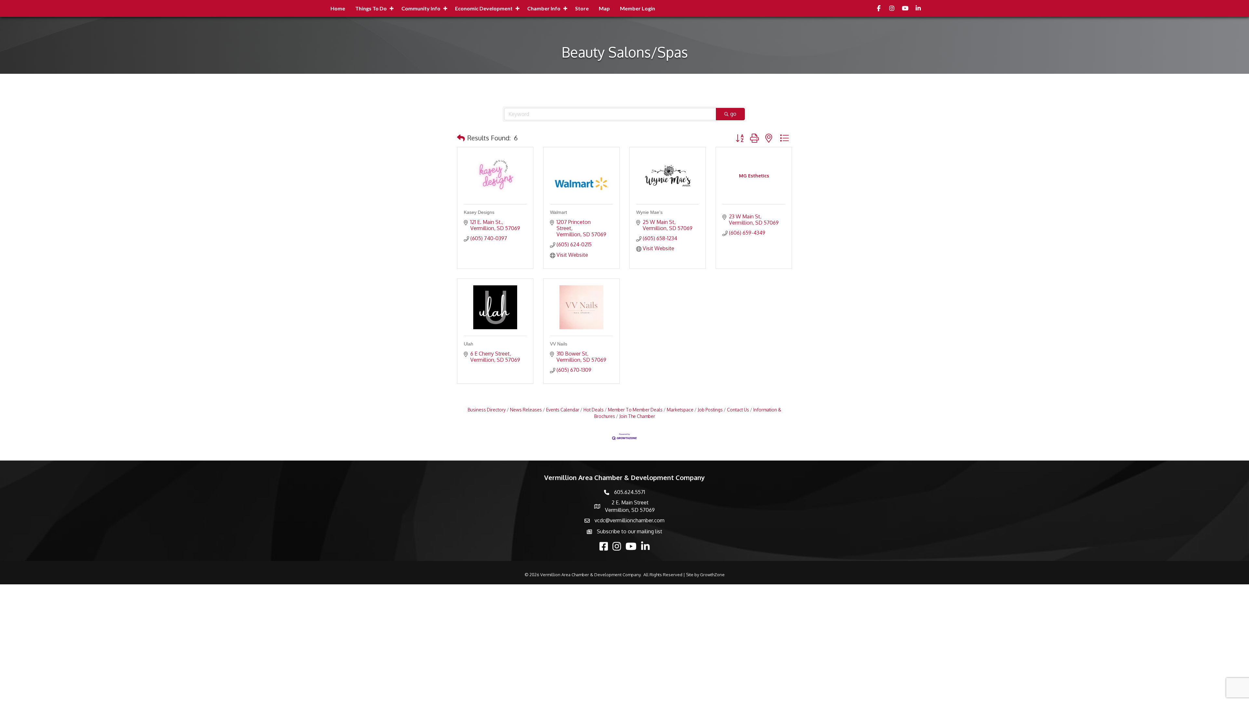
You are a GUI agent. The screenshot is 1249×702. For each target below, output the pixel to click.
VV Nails (558, 343)
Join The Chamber (637, 416)
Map (604, 8)
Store (582, 8)
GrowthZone (712, 574)
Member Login (637, 8)
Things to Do (371, 8)
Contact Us (738, 409)
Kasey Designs (479, 212)
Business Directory (487, 409)
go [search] (733, 113)
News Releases (526, 409)
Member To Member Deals (635, 409)
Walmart (558, 212)
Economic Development (484, 8)
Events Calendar (562, 409)
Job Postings (710, 409)
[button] (461, 138)
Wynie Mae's (649, 212)
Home (337, 8)
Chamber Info (543, 8)
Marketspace (680, 409)
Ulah (468, 343)
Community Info (420, 8)
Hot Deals (594, 409)
